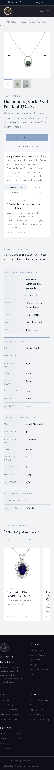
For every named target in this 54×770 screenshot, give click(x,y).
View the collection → (19, 539)
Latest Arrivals (36, 649)
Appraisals (4, 699)
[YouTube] (16, 2)
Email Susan (5, 748)
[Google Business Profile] (20, 2)
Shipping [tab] (15, 192)
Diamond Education (8, 709)
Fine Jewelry (35, 659)
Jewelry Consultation (9, 719)
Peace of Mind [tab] (15, 187)
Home (2, 22)
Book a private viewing (27, 146)
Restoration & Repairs (9, 714)
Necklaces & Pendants (40, 669)
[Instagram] (9, 2)
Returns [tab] (38, 192)
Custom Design (7, 704)
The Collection (13, 22)
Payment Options (37, 704)
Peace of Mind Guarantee (41, 699)
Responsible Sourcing (39, 719)
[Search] (34, 11)
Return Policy (35, 714)
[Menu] (44, 11)
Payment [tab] (38, 187)
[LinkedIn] (13, 2)
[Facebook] (5, 2)
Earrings (33, 664)
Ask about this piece (27, 137)
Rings (32, 674)
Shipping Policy (36, 709)
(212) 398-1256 (42, 2)
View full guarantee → (20, 232)
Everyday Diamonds (38, 654)
